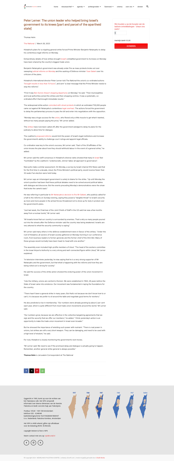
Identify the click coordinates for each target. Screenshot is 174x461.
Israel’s (64, 59)
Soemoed (108, 7)
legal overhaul (68, 108)
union (57, 117)
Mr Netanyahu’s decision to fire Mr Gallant (68, 195)
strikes (30, 127)
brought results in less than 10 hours (40, 83)
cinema (119, 7)
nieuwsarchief (66, 7)
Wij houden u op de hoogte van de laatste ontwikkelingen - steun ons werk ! (129, 26)
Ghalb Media (100, 458)
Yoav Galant (91, 71)
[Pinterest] (37, 370)
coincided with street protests (61, 105)
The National (29, 43)
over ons (129, 7)
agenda (80, 7)
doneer (140, 7)
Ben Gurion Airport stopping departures (51, 93)
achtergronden (93, 7)
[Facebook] (26, 370)
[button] (147, 7)
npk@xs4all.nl (50, 436)
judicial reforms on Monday (43, 71)
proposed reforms (43, 136)
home (56, 7)
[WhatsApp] (42, 370)
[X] (31, 370)
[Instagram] (33, 442)
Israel (97, 158)
